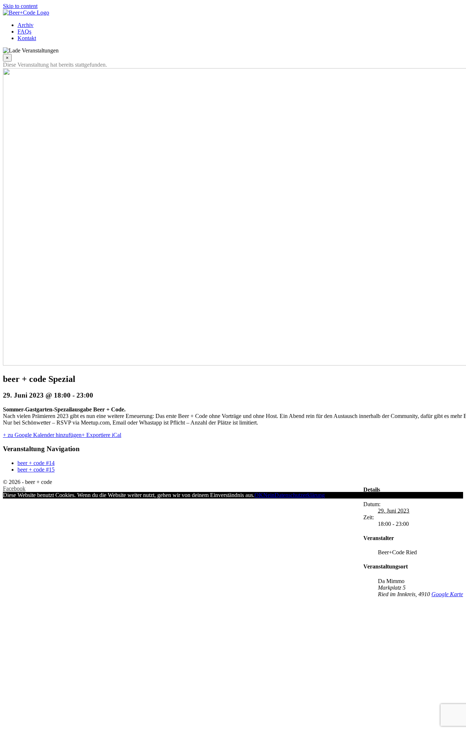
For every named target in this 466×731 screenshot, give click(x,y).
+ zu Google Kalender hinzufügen (42, 435)
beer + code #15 (36, 469)
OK (258, 495)
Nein (269, 495)
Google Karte (447, 594)
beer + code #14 (36, 463)
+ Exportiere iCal (101, 435)
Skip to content (20, 6)
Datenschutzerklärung (300, 495)
